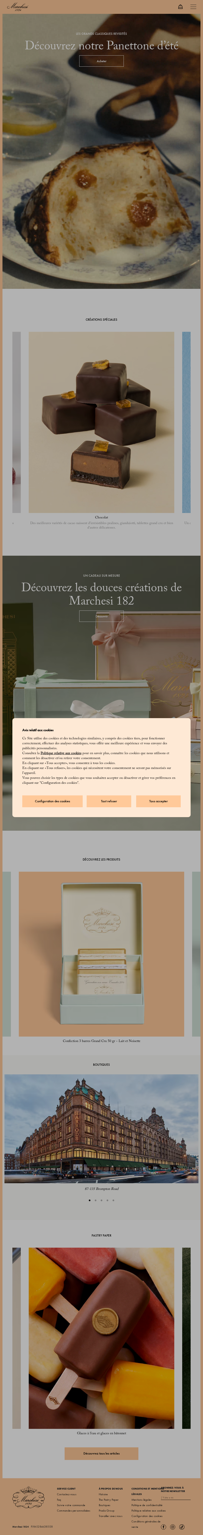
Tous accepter (158, 801)
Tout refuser (109, 801)
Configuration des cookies (52, 801)
